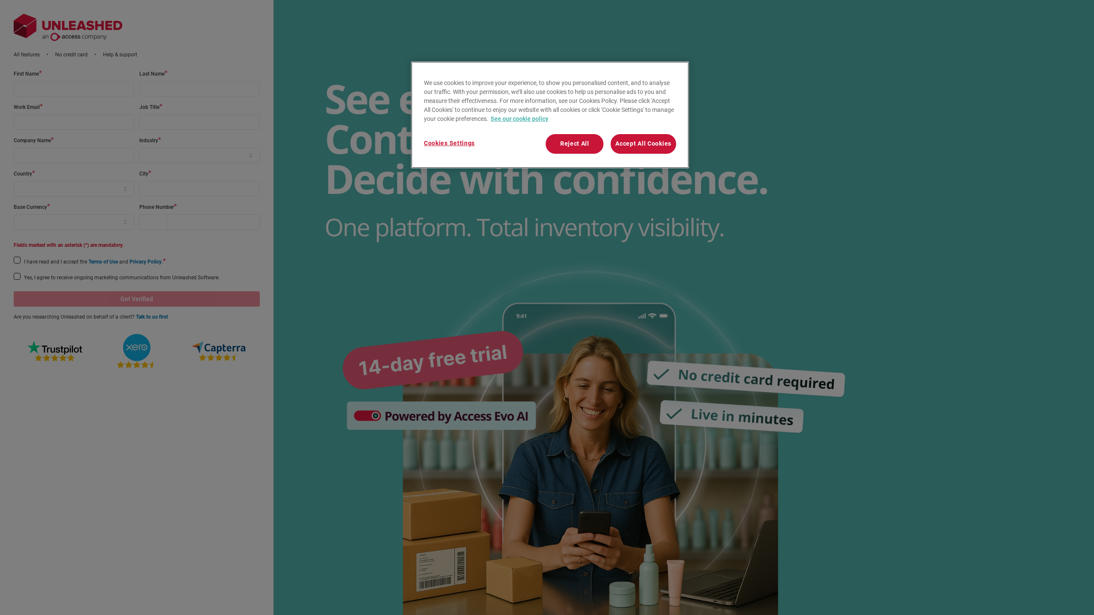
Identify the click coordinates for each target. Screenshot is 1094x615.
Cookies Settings (449, 143)
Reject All (574, 143)
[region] (550, 115)
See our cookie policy (519, 118)
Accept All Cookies (643, 143)
